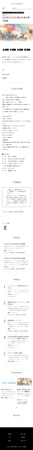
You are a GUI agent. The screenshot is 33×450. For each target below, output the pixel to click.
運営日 (9, 440)
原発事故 (18, 314)
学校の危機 (10, 331)
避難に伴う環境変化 (24, 331)
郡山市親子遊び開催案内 (18, 211)
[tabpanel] (8, 389)
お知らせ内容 (5, 74)
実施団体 (4, 78)
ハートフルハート (11, 296)
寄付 (10, 437)
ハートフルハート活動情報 (7, 211)
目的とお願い (23, 434)
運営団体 (10, 434)
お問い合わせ (23, 440)
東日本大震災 (23, 314)
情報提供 (23, 437)
